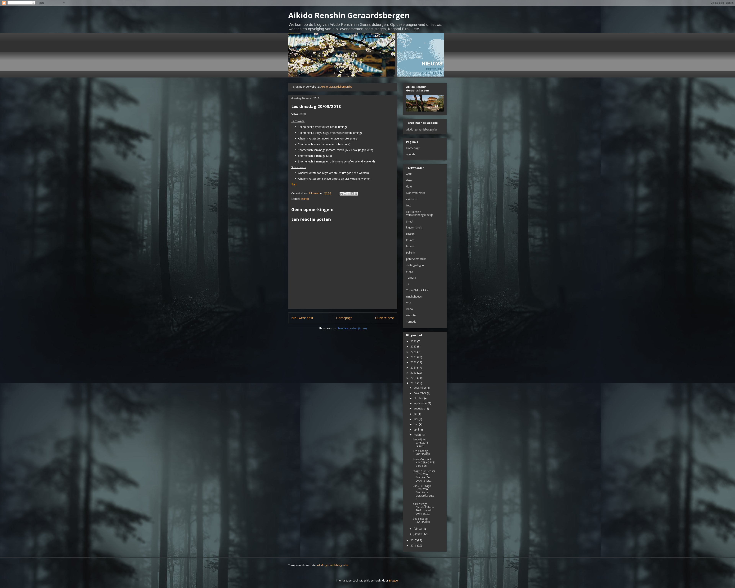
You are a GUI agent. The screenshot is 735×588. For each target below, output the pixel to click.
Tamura (411, 277)
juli (416, 414)
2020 (413, 372)
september (421, 403)
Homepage (344, 318)
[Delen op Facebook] (352, 194)
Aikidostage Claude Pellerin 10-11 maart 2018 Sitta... (423, 508)
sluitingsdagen (415, 265)
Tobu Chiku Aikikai (417, 290)
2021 (413, 367)
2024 (413, 352)
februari (419, 528)
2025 (413, 346)
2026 (413, 341)
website (411, 315)
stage (409, 271)
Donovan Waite (415, 193)
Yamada (411, 321)
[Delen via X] (349, 194)
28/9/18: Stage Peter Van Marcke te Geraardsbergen (423, 492)
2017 (413, 540)
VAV (408, 302)
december (420, 387)
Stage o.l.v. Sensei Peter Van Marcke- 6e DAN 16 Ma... (424, 475)
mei (416, 424)
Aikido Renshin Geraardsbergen (349, 15)
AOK (409, 174)
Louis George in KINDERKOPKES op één (423, 463)
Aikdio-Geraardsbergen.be (336, 86)
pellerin (410, 252)
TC (408, 284)
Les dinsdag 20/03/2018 (421, 452)
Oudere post (384, 318)
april (417, 429)
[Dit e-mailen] (341, 194)
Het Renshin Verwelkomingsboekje (419, 213)
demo (409, 180)
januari (418, 534)
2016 (413, 545)
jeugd (409, 221)
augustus (420, 408)
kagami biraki (414, 227)
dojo (409, 186)
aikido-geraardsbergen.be (422, 129)
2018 (413, 383)
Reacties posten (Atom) (352, 328)
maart (418, 434)
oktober (419, 398)
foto (409, 205)
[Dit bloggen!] (345, 194)
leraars (410, 234)
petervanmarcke (416, 259)
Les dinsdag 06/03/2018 (421, 520)
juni (416, 419)
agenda (410, 154)
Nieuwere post (302, 318)
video (409, 309)
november (420, 393)
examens (411, 199)
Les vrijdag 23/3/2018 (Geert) (420, 442)
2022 (413, 362)
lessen (410, 246)
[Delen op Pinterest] (356, 194)
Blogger (394, 580)
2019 (413, 378)
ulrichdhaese (414, 296)
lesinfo (305, 199)
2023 (413, 357)
